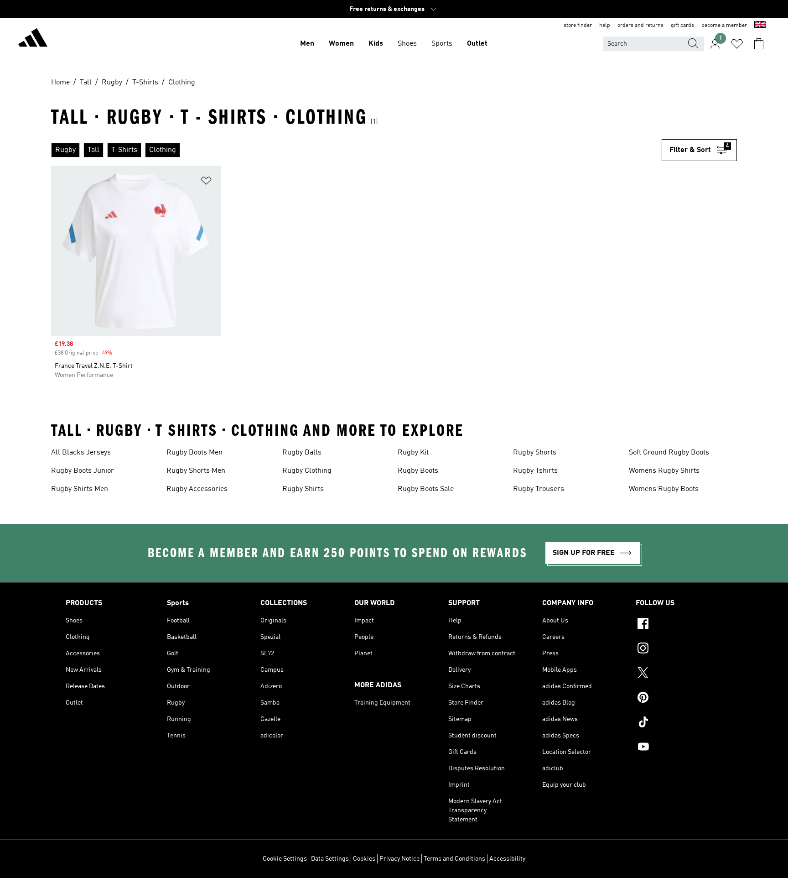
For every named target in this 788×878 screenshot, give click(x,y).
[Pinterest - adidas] (679, 698)
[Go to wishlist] (737, 44)
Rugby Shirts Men (79, 489)
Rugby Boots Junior (82, 471)
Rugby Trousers (538, 489)
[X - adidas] (679, 674)
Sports (441, 43)
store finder (578, 25)
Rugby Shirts (303, 489)
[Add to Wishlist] (206, 182)
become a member (724, 25)
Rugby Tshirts (535, 471)
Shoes (407, 43)
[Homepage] (32, 39)
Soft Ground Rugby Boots (669, 452)
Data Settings (330, 859)
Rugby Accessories (197, 489)
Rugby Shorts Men (195, 471)
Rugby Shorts (534, 452)
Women (341, 43)
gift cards (682, 25)
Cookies (364, 859)
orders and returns (640, 25)
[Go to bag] (759, 44)
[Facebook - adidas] (679, 624)
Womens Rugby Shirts (664, 471)
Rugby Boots (418, 471)
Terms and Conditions (454, 859)
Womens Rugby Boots (664, 489)
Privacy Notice (399, 859)
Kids (375, 43)
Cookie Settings (285, 859)
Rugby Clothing (307, 471)
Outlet (477, 43)
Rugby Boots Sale (426, 489)
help (604, 25)
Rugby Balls (301, 452)
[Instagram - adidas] (679, 649)
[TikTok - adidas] (679, 723)
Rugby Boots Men (194, 452)
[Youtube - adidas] (679, 748)
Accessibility (507, 859)
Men (307, 43)
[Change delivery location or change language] (760, 25)
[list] (356, 150)
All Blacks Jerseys (81, 452)
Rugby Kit (413, 452)
